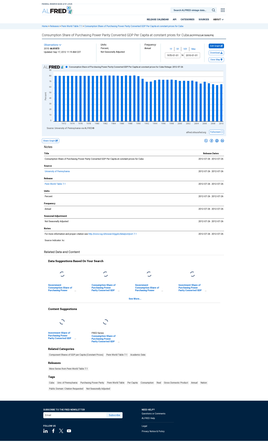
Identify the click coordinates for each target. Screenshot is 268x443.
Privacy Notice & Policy (153, 431)
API (174, 19)
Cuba (51, 382)
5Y (177, 49)
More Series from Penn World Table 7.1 (68, 368)
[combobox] (194, 10)
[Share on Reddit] (217, 140)
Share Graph (49, 140)
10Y (185, 49)
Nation (204, 382)
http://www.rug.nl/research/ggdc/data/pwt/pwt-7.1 (112, 234)
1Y (171, 49)
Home (45, 26)
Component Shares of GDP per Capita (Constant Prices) (76, 354)
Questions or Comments (153, 413)
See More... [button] (135, 298)
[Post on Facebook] (211, 140)
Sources (204, 19)
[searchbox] (194, 10)
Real (159, 382)
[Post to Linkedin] (222, 140)
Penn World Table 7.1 (71, 26)
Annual (194, 382)
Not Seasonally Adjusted (98, 388)
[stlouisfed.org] (57, 3)
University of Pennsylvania (57, 171)
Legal (144, 426)
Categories (187, 19)
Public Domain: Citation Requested (66, 388)
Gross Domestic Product (176, 382)
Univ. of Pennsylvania (67, 382)
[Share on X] (206, 140)
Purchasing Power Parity (92, 382)
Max (193, 49)
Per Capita (132, 382)
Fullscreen (215, 132)
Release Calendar (158, 19)
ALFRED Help (148, 418)
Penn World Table (115, 382)
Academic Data (137, 354)
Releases (54, 26)
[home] (58, 10)
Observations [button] (51, 45)
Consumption (147, 382)
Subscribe (114, 415)
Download (215, 52)
